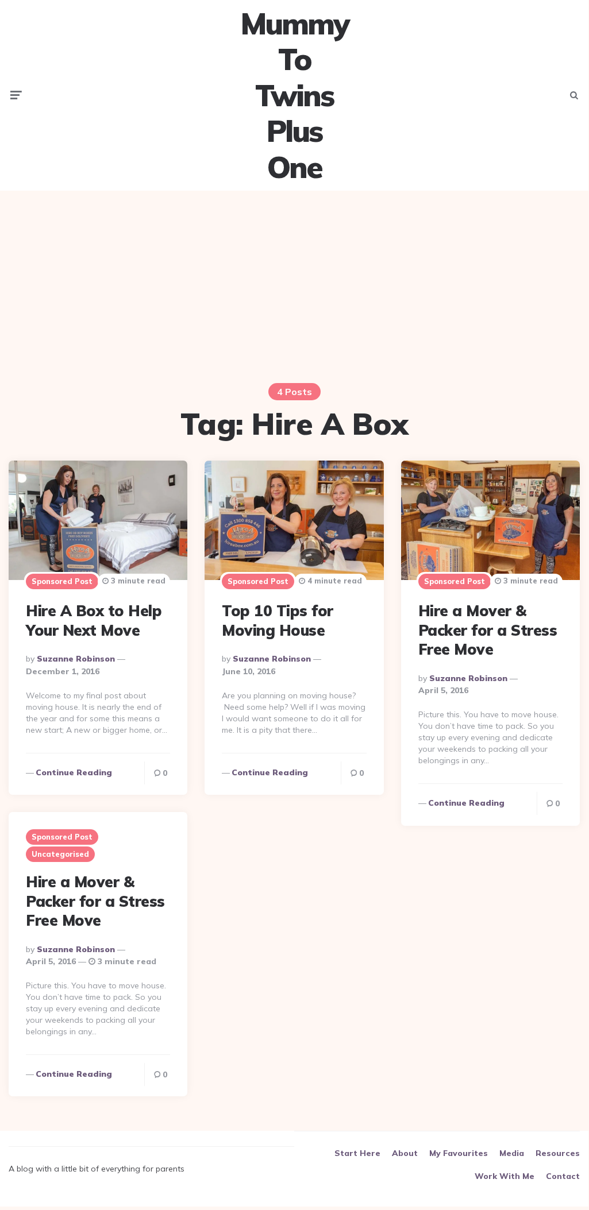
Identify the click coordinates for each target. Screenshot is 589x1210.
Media (511, 1153)
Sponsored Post (62, 581)
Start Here (357, 1153)
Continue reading (74, 772)
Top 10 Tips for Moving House (277, 620)
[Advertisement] (294, 279)
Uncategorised (60, 854)
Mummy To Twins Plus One (294, 95)
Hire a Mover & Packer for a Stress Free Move (487, 630)
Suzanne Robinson (76, 658)
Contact (563, 1176)
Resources (558, 1153)
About (405, 1153)
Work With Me (504, 1176)
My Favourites (458, 1153)
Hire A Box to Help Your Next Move (93, 620)
